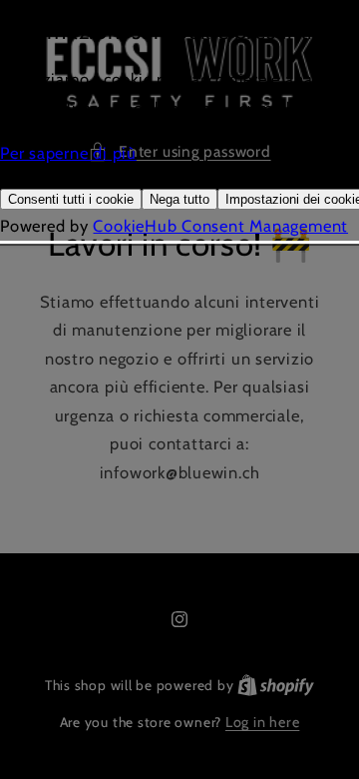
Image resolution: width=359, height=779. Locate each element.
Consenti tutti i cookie (71, 199)
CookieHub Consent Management (220, 226)
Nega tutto (179, 199)
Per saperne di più (68, 153)
